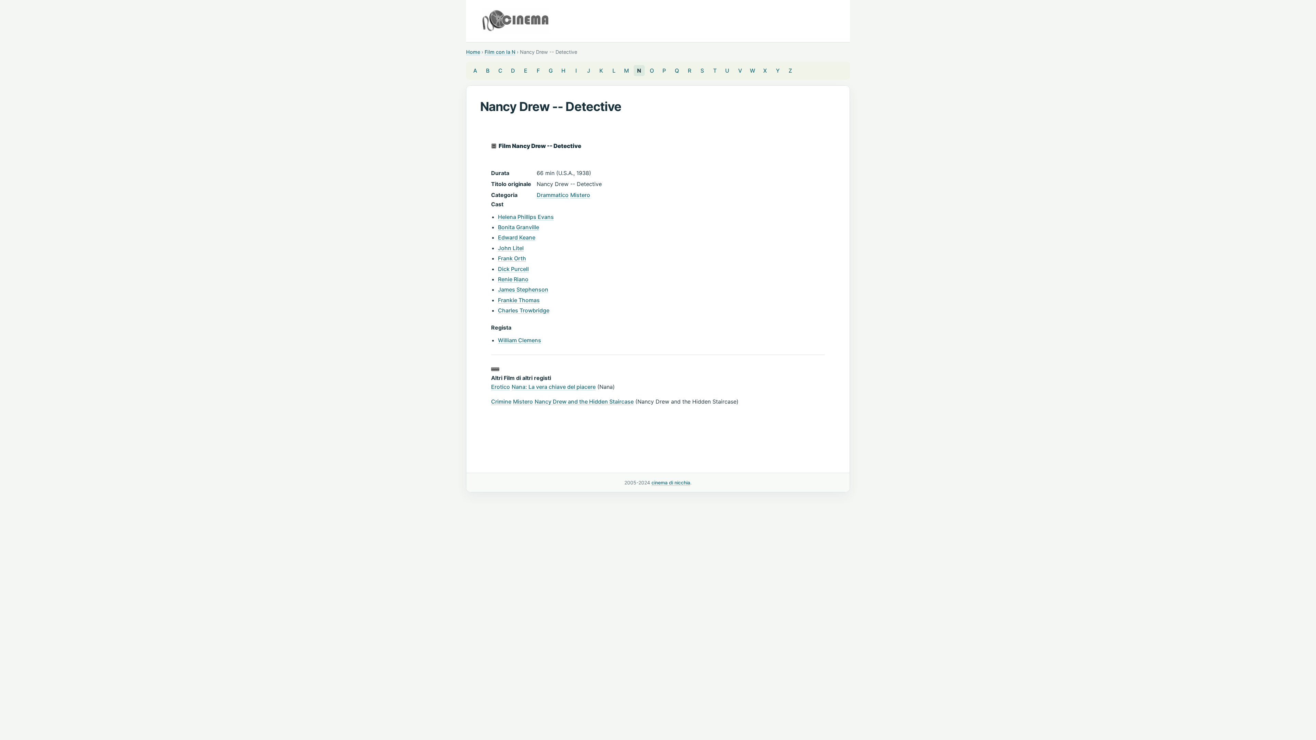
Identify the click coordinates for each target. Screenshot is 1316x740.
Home (473, 52)
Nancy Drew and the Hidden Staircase (584, 401)
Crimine (501, 401)
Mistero (580, 195)
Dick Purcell (513, 269)
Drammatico (553, 195)
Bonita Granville (518, 227)
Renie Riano (513, 279)
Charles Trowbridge (523, 310)
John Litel (511, 248)
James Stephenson (523, 289)
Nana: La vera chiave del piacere (554, 386)
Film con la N (500, 52)
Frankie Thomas (519, 300)
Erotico (500, 386)
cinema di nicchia (670, 482)
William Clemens (519, 340)
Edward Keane (516, 237)
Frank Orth (512, 258)
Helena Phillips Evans (526, 216)
